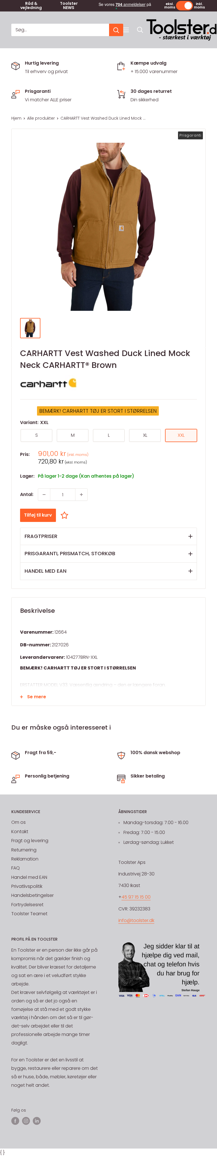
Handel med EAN (29, 877)
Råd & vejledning (31, 5)
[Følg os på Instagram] (26, 1121)
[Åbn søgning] (140, 30)
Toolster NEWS (69, 5)
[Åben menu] (126, 30)
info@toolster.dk (136, 920)
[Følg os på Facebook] (15, 1121)
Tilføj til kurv (38, 515)
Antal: (26, 494)
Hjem (16, 118)
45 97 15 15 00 (136, 897)
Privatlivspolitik (26, 886)
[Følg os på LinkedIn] (37, 1121)
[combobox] (60, 30)
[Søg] (116, 30)
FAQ (15, 868)
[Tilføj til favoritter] (65, 515)
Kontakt (19, 831)
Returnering (23, 850)
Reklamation (24, 859)
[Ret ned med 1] (44, 494)
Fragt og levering (29, 840)
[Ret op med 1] (81, 494)
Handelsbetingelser (32, 895)
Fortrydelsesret (27, 904)
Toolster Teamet (29, 913)
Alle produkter (41, 118)
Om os (18, 822)
